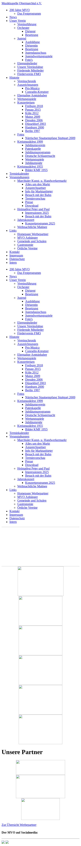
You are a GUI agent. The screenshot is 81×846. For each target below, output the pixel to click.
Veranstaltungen (19, 177)
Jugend (21, 38)
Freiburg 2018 (34, 106)
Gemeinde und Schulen (31, 241)
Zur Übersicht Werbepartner (19, 824)
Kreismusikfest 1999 (30, 141)
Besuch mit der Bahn (38, 195)
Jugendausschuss (35, 52)
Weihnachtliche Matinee (32, 227)
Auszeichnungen (27, 84)
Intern (13, 262)
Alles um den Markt (37, 184)
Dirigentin (31, 45)
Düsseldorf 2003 (35, 123)
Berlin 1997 (32, 131)
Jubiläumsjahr (33, 163)
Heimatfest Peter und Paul (33, 209)
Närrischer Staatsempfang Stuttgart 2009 (50, 138)
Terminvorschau (35, 198)
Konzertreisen (26, 102)
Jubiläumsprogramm (37, 152)
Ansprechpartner (35, 188)
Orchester (23, 27)
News (13, 17)
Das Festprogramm (29, 13)
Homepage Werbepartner (32, 234)
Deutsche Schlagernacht (40, 156)
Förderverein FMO (29, 74)
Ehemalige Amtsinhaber (32, 95)
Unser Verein (17, 20)
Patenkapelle (33, 148)
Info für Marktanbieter (39, 191)
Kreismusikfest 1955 (30, 166)
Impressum (16, 255)
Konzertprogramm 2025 (40, 223)
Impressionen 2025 (37, 212)
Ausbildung (32, 42)
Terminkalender (19, 173)
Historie (14, 77)
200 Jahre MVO (19, 10)
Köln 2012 (32, 113)
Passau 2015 (33, 109)
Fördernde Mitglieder (30, 70)
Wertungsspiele (26, 99)
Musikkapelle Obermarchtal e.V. (22, 3)
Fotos (20, 134)
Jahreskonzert (25, 220)
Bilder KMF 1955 (36, 170)
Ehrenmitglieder (27, 63)
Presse (29, 202)
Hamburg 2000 (34, 127)
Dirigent (30, 31)
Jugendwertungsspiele (38, 56)
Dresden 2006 (34, 120)
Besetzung (31, 35)
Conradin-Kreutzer (37, 91)
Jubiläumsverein (35, 145)
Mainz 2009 (32, 116)
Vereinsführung (26, 24)
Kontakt (14, 252)
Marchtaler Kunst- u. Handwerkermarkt (41, 180)
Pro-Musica (32, 88)
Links (13, 230)
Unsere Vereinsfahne (30, 67)
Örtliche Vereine (27, 248)
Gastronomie (25, 244)
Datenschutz (17, 259)
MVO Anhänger (27, 237)
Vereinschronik (26, 81)
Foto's (29, 59)
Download (31, 205)
